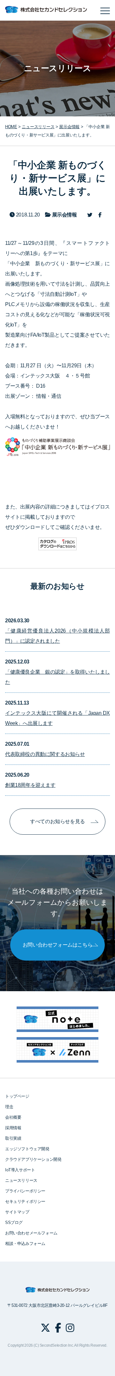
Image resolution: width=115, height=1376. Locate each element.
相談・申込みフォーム (25, 1243)
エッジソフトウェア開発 (27, 1148)
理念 (9, 1106)
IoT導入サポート (20, 1169)
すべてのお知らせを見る (57, 821)
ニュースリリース (21, 1180)
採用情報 (13, 1127)
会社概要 (13, 1117)
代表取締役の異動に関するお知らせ (45, 754)
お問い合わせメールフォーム (31, 1233)
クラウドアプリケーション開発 (33, 1159)
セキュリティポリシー (25, 1201)
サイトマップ (17, 1212)
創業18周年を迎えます (30, 785)
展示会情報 (69, 126)
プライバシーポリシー (25, 1191)
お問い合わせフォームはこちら (57, 945)
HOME (11, 126)
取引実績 (13, 1138)
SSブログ (14, 1222)
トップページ (17, 1096)
